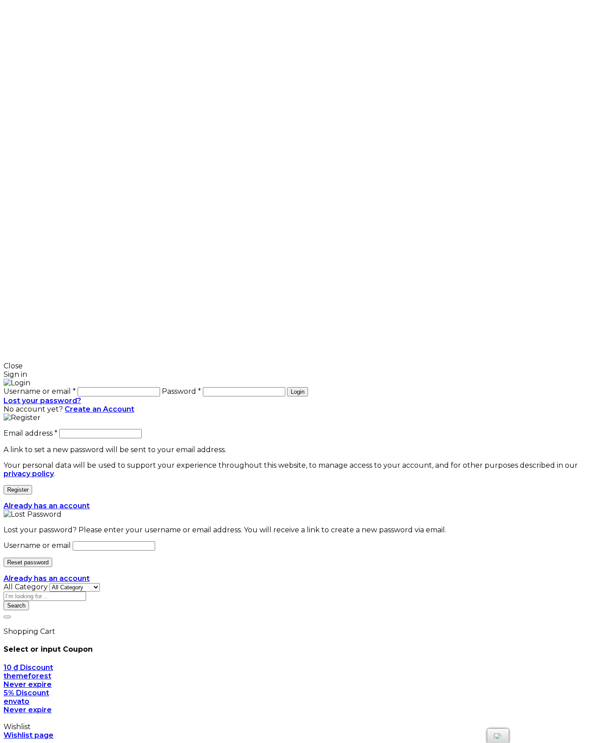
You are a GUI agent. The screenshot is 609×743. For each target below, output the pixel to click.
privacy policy (29, 473)
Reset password (28, 562)
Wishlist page (28, 735)
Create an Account (99, 409)
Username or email (37, 545)
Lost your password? (42, 400)
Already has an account (47, 506)
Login (297, 391)
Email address (31, 433)
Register (18, 489)
